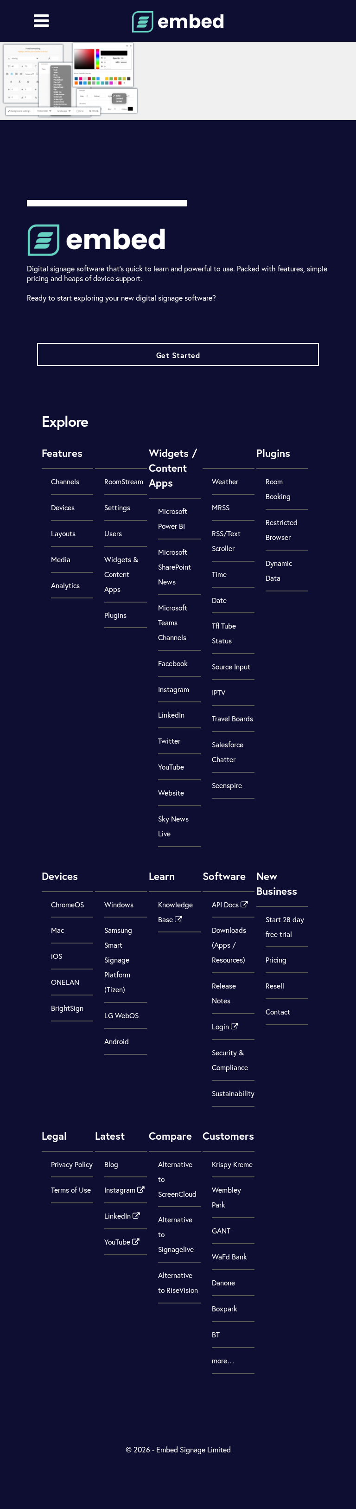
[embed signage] (178, 27)
